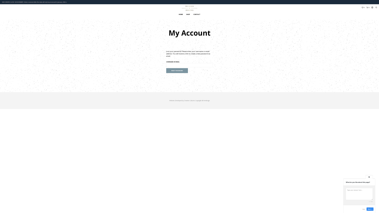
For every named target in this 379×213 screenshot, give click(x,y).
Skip (363, 209)
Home (181, 14)
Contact (196, 14)
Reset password (177, 70)
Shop (188, 14)
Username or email (173, 62)
